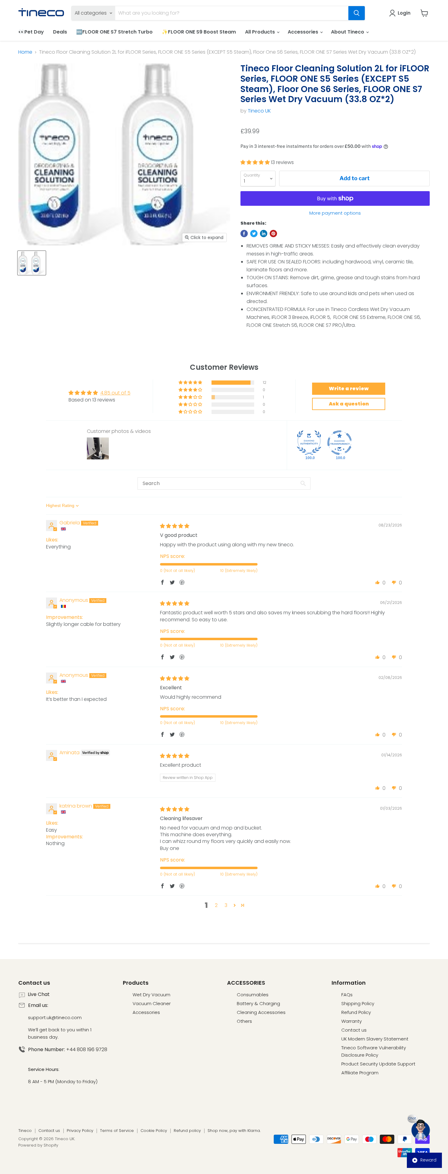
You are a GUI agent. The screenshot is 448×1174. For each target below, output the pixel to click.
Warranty (351, 1021)
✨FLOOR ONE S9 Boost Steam (199, 31)
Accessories (303, 31)
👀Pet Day (31, 31)
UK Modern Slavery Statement (374, 1039)
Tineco (25, 1130)
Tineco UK (259, 110)
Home (25, 52)
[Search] (356, 13)
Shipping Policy (357, 1003)
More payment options (335, 213)
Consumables (252, 994)
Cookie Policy (153, 1130)
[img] (174, 526)
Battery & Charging (258, 1003)
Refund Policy (356, 1012)
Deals (60, 31)
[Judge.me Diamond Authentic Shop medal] (309, 442)
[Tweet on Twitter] (254, 233)
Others (244, 1021)
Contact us (354, 1030)
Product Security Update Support (378, 1064)
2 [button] (216, 905)
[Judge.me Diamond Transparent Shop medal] (339, 442)
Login (404, 13)
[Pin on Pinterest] (273, 233)
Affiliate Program (360, 1072)
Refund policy (187, 1130)
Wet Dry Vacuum (151, 994)
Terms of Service (117, 1130)
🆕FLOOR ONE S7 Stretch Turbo (114, 31)
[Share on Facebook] (244, 233)
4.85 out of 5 (115, 392)
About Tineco (348, 31)
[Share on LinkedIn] (263, 233)
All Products (260, 31)
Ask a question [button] (349, 403)
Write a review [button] (348, 388)
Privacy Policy (80, 1130)
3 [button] (226, 905)
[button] (255, 162)
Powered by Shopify (38, 1145)
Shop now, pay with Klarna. (234, 1130)
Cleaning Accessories (261, 1012)
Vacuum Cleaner (152, 1003)
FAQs (347, 994)
